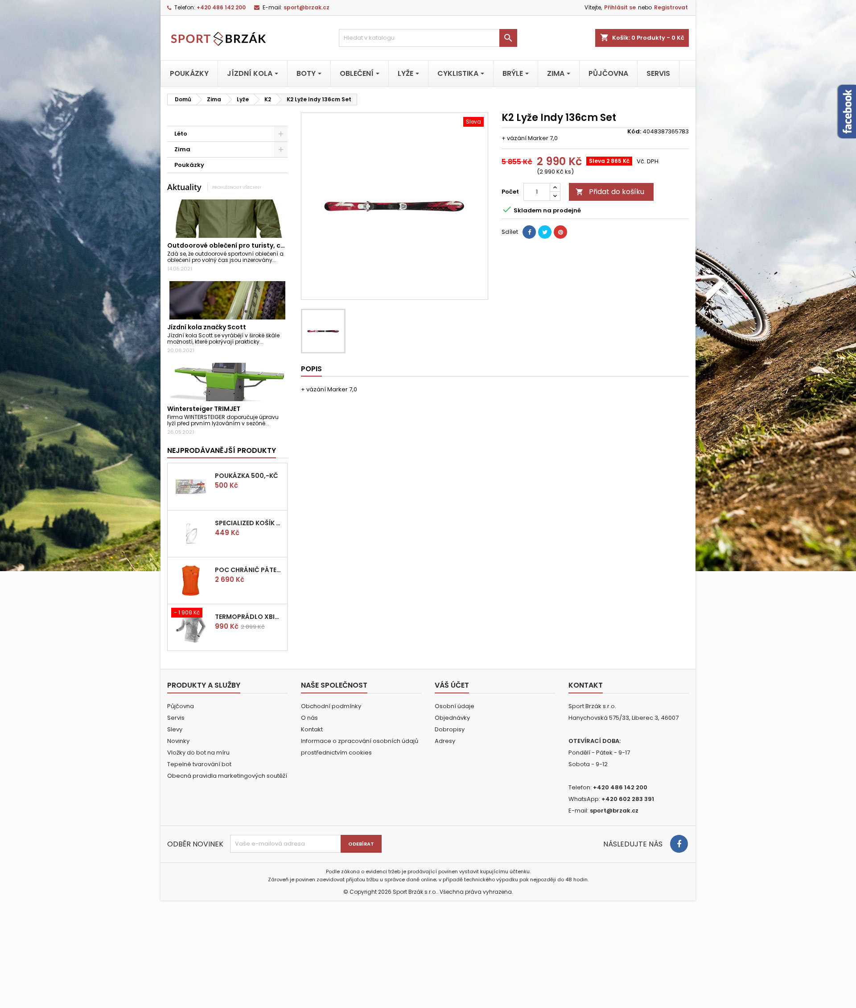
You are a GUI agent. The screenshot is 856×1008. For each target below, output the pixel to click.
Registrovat (671, 7)
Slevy (174, 729)
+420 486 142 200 (221, 7)
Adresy (445, 741)
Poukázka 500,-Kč (246, 475)
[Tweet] (544, 232)
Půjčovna (180, 706)
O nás (309, 717)
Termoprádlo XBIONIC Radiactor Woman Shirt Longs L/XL (249, 616)
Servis (176, 717)
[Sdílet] (529, 232)
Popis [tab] (311, 369)
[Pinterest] (560, 232)
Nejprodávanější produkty (221, 450)
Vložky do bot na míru (198, 752)
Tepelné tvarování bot (199, 764)
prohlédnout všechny (236, 187)
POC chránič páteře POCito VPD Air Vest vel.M (249, 569)
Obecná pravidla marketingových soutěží (227, 776)
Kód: (634, 132)
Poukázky (189, 165)
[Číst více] (280, 260)
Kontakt (312, 729)
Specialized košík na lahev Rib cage (249, 523)
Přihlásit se (620, 7)
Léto (180, 133)
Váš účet (452, 685)
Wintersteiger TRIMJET (203, 408)
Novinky (178, 741)
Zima (182, 149)
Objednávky (452, 717)
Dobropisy (450, 729)
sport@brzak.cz (306, 7)
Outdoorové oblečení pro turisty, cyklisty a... (240, 245)
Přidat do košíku (610, 192)
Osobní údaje (454, 706)
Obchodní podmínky (331, 706)
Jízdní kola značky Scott (206, 327)
